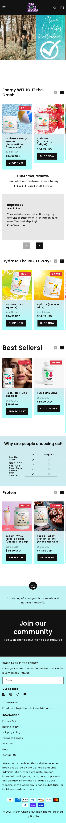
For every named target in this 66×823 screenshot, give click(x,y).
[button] (4, 7)
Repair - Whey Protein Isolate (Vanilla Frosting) (17, 539)
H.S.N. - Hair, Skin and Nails (16, 394)
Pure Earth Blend (47, 392)
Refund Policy (10, 726)
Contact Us (9, 755)
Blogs (5, 749)
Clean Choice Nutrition (27, 811)
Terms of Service (12, 738)
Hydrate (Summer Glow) (48, 306)
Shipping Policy (11, 732)
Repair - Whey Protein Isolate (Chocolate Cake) (48, 539)
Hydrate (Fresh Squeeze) (15, 306)
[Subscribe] (59, 680)
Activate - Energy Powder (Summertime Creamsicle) (17, 143)
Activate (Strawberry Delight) (44, 141)
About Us (7, 743)
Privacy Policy (10, 721)
